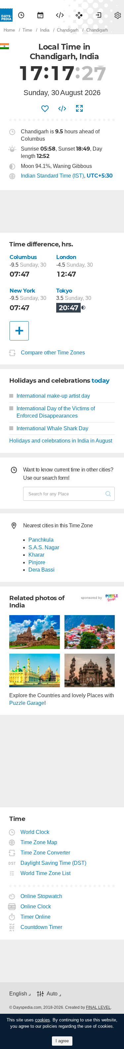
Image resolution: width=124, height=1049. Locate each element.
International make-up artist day (53, 396)
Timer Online (36, 917)
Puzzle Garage (26, 703)
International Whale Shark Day (52, 428)
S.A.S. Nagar (43, 547)
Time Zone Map (39, 842)
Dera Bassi (41, 570)
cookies (42, 1019)
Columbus (23, 257)
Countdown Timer (41, 927)
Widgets (60, 15)
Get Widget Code (62, 109)
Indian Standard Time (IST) (52, 176)
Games (79, 15)
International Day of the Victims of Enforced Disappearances (56, 412)
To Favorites (45, 109)
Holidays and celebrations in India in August (60, 441)
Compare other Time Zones (53, 353)
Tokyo (64, 291)
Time (21, 15)
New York (22, 291)
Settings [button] (117, 15)
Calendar (40, 15)
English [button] (18, 993)
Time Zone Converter (45, 852)
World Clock (35, 832)
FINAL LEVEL (98, 1007)
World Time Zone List (45, 873)
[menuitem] (21, 15)
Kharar (36, 555)
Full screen (79, 108)
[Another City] (19, 330)
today (100, 380)
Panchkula (41, 540)
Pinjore (36, 562)
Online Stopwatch (41, 896)
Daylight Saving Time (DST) (53, 863)
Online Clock (36, 906)
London (66, 257)
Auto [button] (52, 993)
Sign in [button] (98, 15)
